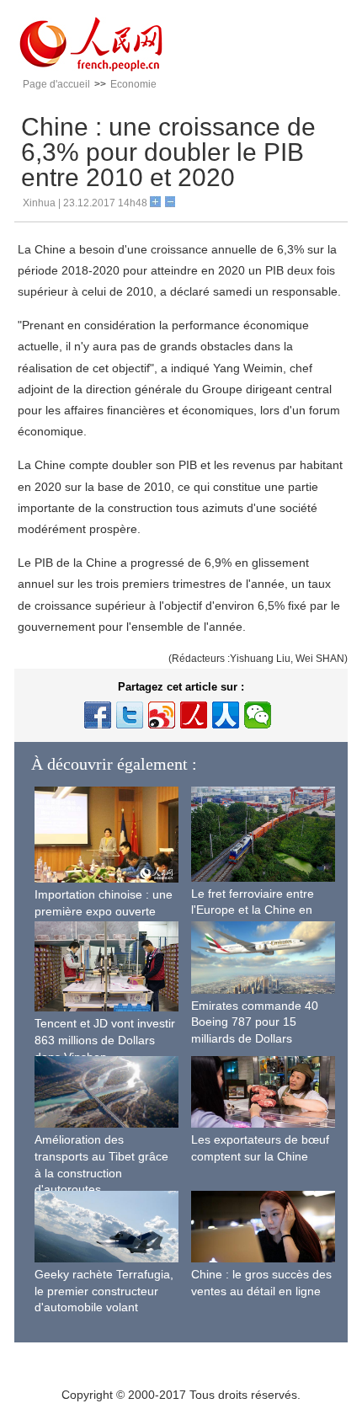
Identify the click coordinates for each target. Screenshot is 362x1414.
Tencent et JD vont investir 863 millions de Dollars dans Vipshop (105, 1039)
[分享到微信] (257, 715)
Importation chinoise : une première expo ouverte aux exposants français (104, 911)
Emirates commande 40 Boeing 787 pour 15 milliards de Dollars (254, 1022)
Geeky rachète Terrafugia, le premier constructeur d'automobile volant (104, 1290)
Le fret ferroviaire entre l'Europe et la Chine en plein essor (252, 910)
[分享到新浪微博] (161, 715)
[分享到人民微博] (193, 715)
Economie (133, 84)
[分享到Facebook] (97, 715)
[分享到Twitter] (129, 715)
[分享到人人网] (225, 715)
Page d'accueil (56, 84)
